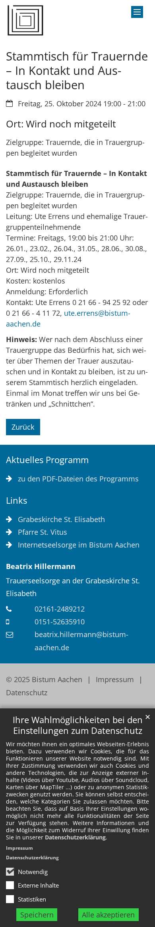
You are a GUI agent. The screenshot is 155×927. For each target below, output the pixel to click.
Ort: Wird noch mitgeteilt (61, 124)
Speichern (37, 914)
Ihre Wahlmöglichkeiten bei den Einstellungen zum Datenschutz (78, 725)
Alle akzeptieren (108, 914)
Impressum (19, 848)
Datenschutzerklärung (75, 837)
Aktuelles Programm (47, 459)
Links (16, 500)
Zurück (23, 427)
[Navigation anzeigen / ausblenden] (137, 12)
